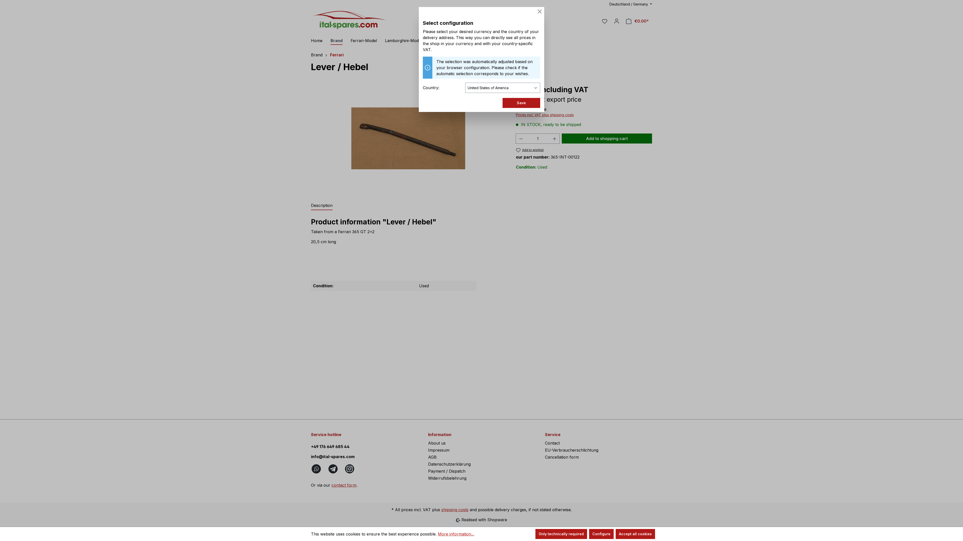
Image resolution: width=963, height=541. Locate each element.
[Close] (539, 11)
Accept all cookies (635, 534)
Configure (601, 534)
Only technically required (561, 534)
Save (521, 103)
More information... (456, 533)
